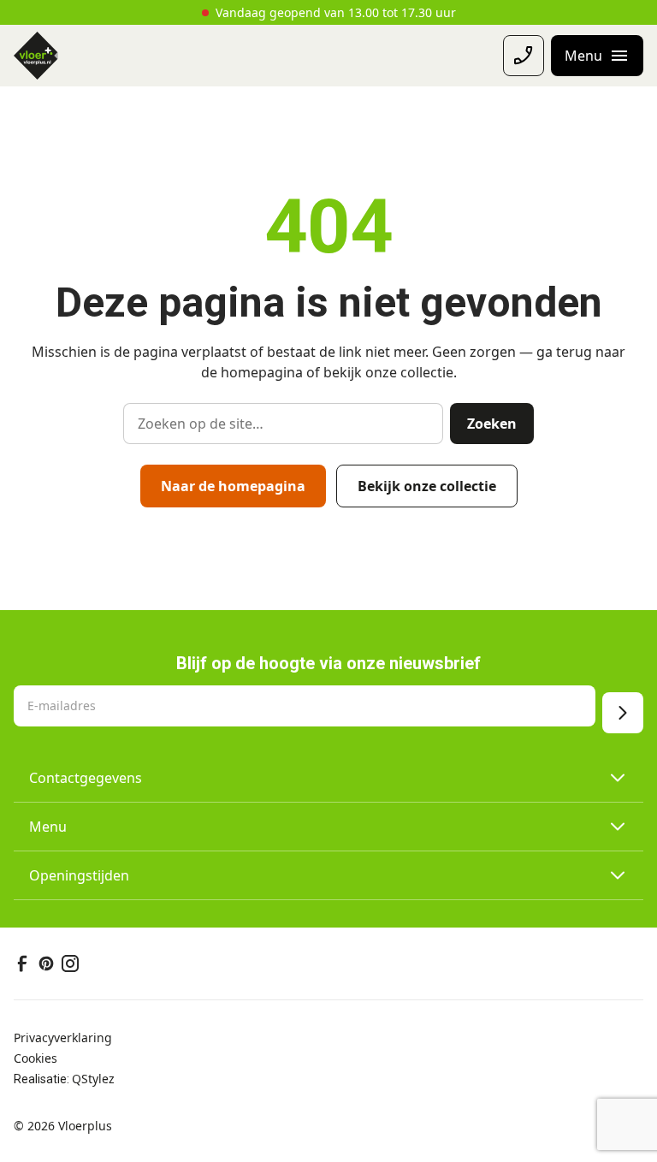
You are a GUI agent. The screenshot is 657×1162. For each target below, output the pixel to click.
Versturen (622, 712)
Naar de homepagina (233, 486)
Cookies (35, 1058)
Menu (48, 826)
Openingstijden (79, 875)
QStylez (93, 1078)
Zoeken (492, 423)
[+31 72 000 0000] (523, 55)
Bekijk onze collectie (427, 486)
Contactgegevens (85, 777)
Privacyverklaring (63, 1037)
